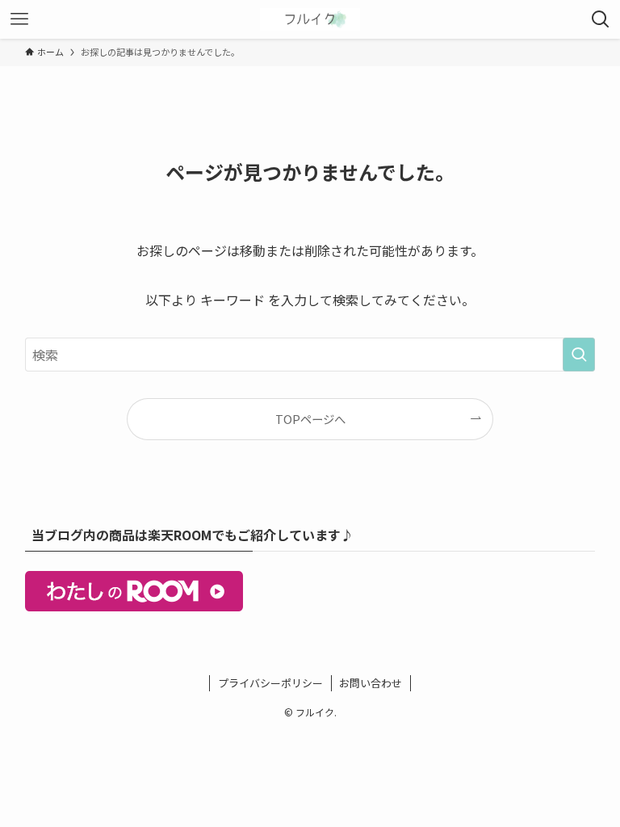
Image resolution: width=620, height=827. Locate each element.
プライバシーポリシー (270, 683)
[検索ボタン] (600, 19)
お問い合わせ (370, 683)
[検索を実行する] (579, 355)
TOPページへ (310, 418)
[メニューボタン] (19, 19)
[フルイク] (310, 19)
